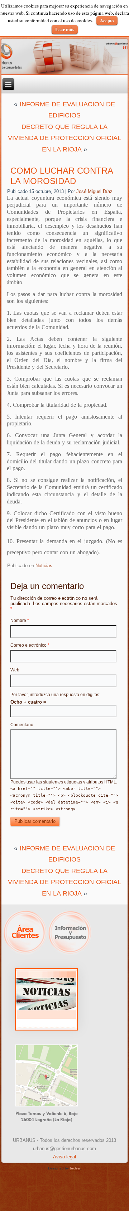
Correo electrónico (29, 645)
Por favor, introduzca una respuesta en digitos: (55, 694)
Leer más (64, 29)
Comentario (21, 724)
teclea (75, 1168)
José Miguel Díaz (94, 191)
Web (14, 669)
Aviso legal (64, 1156)
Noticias (43, 565)
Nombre (19, 620)
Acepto (107, 20)
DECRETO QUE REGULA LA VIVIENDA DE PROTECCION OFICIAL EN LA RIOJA (64, 138)
